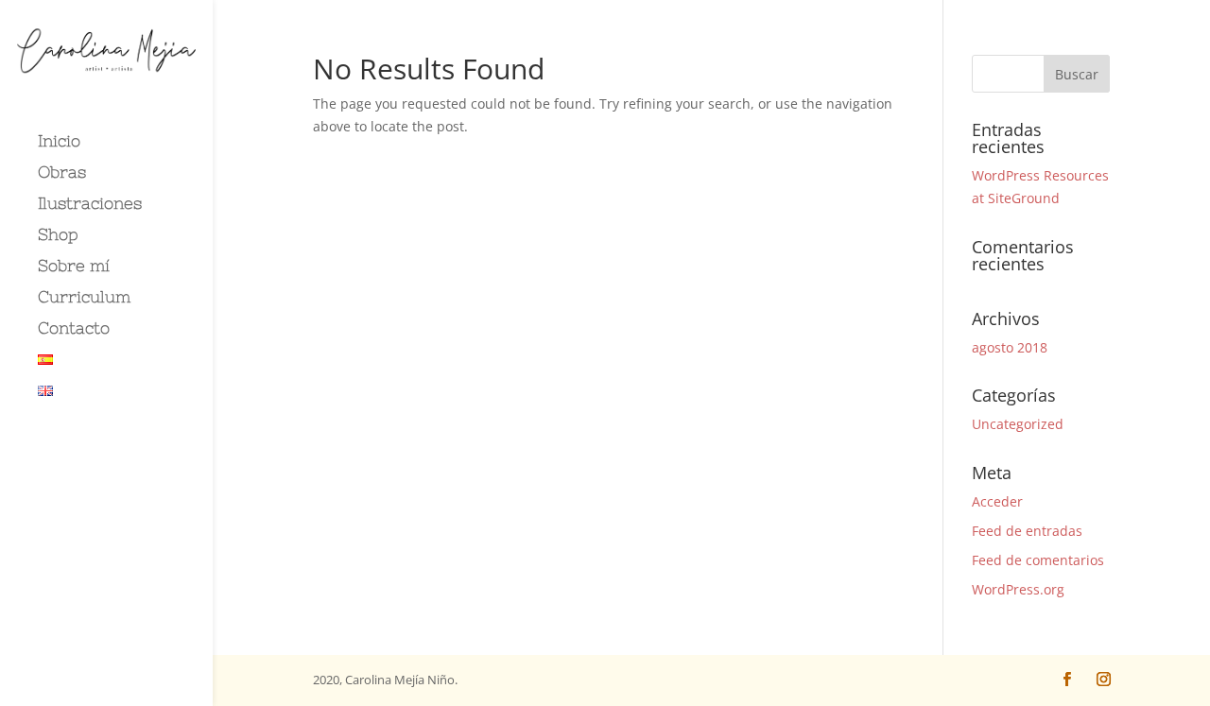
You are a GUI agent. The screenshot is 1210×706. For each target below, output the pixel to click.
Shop (58, 236)
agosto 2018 (1009, 347)
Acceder (997, 501)
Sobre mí (74, 267)
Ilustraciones (90, 205)
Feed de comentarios (1038, 560)
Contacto (74, 329)
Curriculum (84, 298)
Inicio (59, 142)
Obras (62, 173)
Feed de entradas (1027, 531)
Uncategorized (1017, 424)
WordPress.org (1018, 589)
